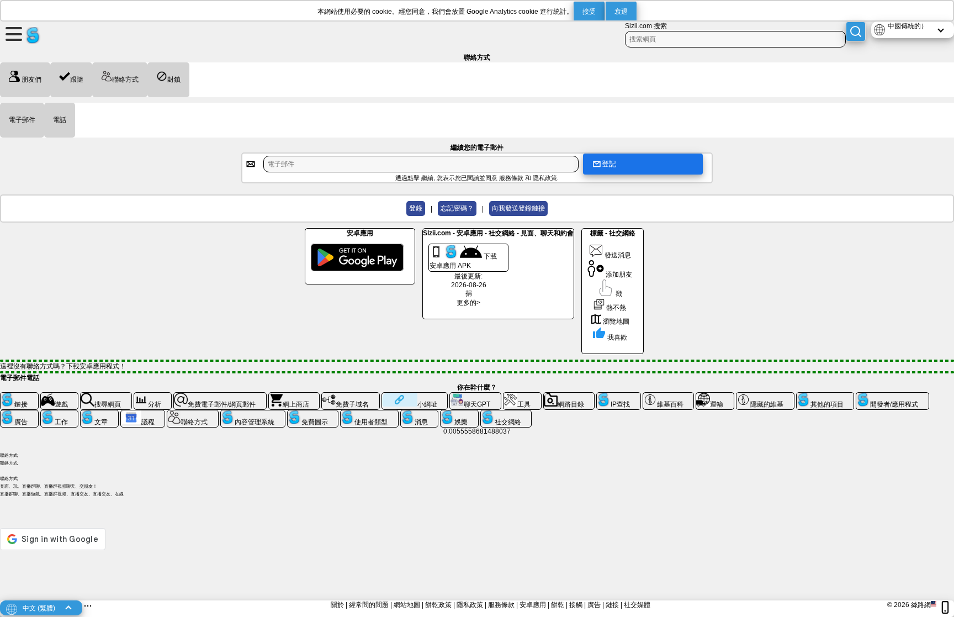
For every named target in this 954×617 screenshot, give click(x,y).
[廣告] (19, 414)
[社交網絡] (506, 414)
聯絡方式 (125, 79)
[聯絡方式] (193, 414)
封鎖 (174, 79)
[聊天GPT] (475, 396)
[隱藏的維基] (765, 396)
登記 (609, 164)
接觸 (575, 605)
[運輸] (715, 396)
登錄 (415, 208)
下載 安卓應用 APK (463, 261)
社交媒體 (637, 605)
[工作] (59, 414)
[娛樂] (459, 414)
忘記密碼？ (457, 208)
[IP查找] (618, 396)
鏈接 (612, 605)
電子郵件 (22, 120)
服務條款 (511, 178)
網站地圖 (407, 605)
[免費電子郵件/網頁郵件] (220, 396)
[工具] (522, 396)
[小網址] (414, 396)
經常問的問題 (369, 605)
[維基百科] (669, 396)
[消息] (419, 414)
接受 (589, 11)
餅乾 (557, 605)
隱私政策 (545, 178)
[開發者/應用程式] (892, 396)
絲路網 (921, 605)
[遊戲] (59, 396)
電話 (59, 120)
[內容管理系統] (252, 414)
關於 (337, 605)
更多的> (468, 303)
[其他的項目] (825, 396)
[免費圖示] (313, 414)
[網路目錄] (569, 396)
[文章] (99, 414)
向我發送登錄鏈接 (518, 208)
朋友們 (30, 79)
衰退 (621, 11)
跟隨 (76, 79)
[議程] (143, 414)
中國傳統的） (908, 26)
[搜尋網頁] (106, 396)
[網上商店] (294, 396)
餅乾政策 (438, 605)
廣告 (594, 605)
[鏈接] (19, 396)
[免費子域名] (350, 396)
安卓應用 (533, 605)
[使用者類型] (369, 414)
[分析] (153, 396)
